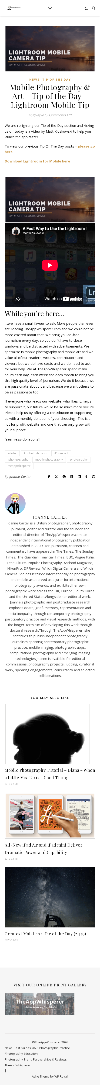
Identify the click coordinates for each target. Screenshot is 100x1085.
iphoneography (18, 460)
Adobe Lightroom (35, 453)
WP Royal (61, 1076)
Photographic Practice (54, 1048)
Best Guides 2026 (26, 1048)
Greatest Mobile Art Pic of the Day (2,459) (45, 934)
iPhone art (61, 453)
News (34, 80)
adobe (12, 453)
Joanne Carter (20, 476)
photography (78, 460)
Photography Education (21, 1053)
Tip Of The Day (56, 80)
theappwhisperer (19, 466)
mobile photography (49, 460)
